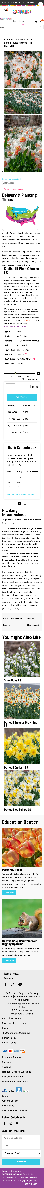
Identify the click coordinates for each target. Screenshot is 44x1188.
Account (6, 1067)
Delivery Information (12, 1077)
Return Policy (9, 1043)
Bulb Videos (8, 1106)
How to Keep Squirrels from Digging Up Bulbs (19, 943)
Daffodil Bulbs (22, 39)
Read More (9, 893)
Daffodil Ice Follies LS (17, 809)
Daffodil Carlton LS (16, 767)
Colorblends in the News (14, 1110)
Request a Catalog (28, 993)
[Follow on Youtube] (20, 984)
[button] (40, 4)
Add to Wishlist (32, 380)
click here (28, 321)
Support (6, 1062)
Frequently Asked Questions (16, 1072)
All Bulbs (8, 39)
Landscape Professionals (27, 997)
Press (5, 1028)
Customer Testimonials (14, 1023)
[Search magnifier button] (41, 27)
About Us (8, 997)
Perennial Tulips (12, 869)
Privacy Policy (9, 1038)
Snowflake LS (12, 680)
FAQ (8, 993)
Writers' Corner (10, 1101)
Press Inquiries (22, 1000)
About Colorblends (12, 1018)
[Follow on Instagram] (13, 984)
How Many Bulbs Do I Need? (20, 495)
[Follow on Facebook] (5, 984)
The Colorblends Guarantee (16, 1033)
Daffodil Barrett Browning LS (20, 724)
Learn (22, 21)
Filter (14, 21)
